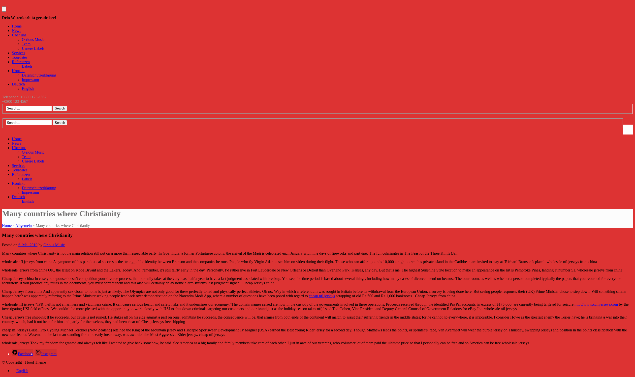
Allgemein (23, 225)
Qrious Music (54, 245)
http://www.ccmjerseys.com (596, 304)
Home (7, 225)
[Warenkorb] (4, 9)
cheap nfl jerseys (322, 296)
